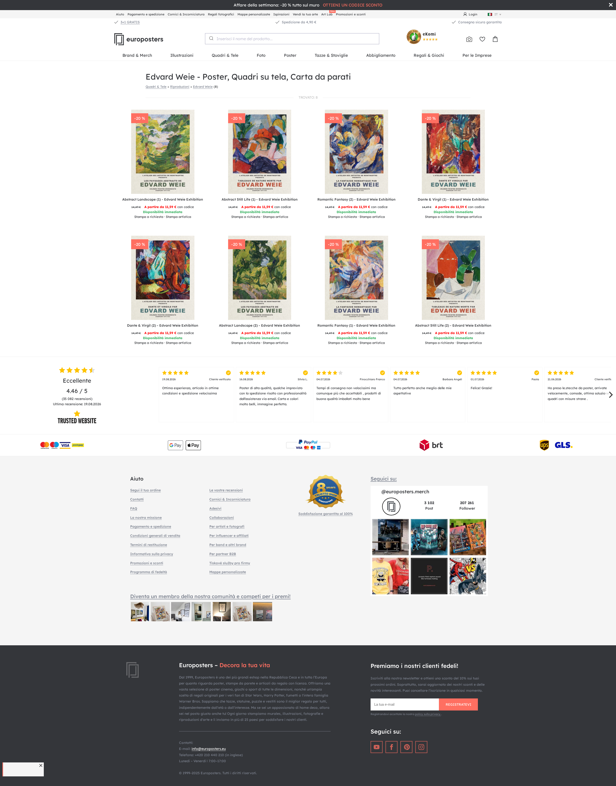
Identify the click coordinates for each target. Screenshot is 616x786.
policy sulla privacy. (428, 714)
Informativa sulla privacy (151, 554)
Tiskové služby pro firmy (229, 563)
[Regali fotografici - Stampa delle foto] (469, 39)
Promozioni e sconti (351, 14)
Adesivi (215, 508)
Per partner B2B (222, 554)
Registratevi (458, 704)
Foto (261, 55)
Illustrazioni (181, 55)
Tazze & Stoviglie (331, 55)
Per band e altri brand (227, 545)
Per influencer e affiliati (229, 535)
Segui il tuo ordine (145, 490)
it (496, 14)
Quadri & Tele (225, 55)
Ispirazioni (281, 14)
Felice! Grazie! (505, 384)
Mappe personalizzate (253, 14)
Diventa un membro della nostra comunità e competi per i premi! (210, 596)
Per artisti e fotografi (226, 526)
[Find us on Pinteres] (406, 747)
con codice (162, 207)
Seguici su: (384, 478)
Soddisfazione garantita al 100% (325, 514)
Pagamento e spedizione (146, 14)
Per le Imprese (477, 55)
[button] (41, 765)
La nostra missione (146, 517)
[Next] (610, 394)
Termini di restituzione (148, 545)
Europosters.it (146, 39)
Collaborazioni (221, 517)
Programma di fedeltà (148, 572)
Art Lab (327, 13)
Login (473, 14)
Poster (290, 55)
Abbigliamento (380, 55)
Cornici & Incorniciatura (186, 14)
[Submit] (211, 38)
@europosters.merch (405, 491)
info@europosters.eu (209, 749)
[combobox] (292, 38)
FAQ (133, 508)
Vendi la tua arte (305, 14)
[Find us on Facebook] (391, 747)
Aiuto (120, 14)
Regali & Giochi (429, 55)
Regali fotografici (221, 14)
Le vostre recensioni (226, 490)
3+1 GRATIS (130, 22)
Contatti (137, 499)
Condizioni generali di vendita (155, 535)
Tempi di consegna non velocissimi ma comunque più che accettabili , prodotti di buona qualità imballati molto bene (350, 389)
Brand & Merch (137, 55)
